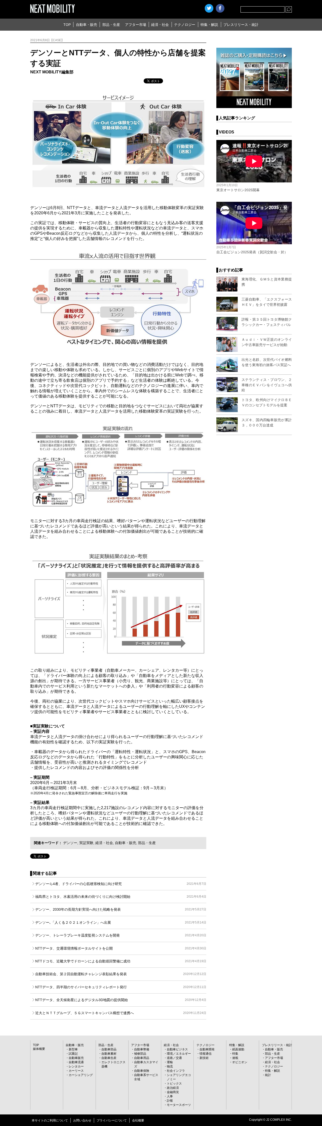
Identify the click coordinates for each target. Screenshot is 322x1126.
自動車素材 (108, 1053)
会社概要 (138, 1120)
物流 (170, 1066)
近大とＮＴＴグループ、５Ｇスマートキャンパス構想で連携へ (120, 1013)
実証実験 (86, 843)
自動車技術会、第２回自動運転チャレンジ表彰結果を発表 (120, 974)
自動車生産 (108, 1058)
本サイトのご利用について (50, 1120)
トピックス (174, 1083)
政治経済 (173, 1088)
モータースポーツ (179, 1105)
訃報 (170, 1100)
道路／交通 (174, 1058)
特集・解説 (209, 25)
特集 (235, 1053)
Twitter (209, 8)
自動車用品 (141, 1058)
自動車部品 (108, 1049)
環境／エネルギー (179, 1053)
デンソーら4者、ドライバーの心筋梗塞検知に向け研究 (120, 884)
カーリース (76, 1070)
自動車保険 (141, 1070)
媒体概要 (39, 1049)
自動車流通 (76, 1062)
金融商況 (173, 1092)
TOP (67, 25)
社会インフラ (176, 1070)
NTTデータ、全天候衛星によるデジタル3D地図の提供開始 (120, 1000)
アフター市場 (135, 25)
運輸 (170, 1062)
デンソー (70, 843)
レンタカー (76, 1066)
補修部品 (140, 1053)
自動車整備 (141, 1049)
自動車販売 (76, 1058)
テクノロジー (184, 25)
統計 (268, 1075)
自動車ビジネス (177, 1049)
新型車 (73, 1049)
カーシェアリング (81, 1075)
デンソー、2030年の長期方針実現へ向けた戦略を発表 (120, 909)
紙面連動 (238, 1049)
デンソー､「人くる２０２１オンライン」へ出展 (120, 922)
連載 (235, 1058)
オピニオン (239, 1062)
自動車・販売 (86, 25)
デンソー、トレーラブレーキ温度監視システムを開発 (120, 935)
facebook (220, 8)
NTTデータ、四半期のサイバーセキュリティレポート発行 (120, 987)
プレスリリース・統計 (241, 25)
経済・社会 (160, 25)
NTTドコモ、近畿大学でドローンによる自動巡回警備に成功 (120, 961)
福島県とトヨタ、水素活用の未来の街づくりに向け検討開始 (120, 897)
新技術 (204, 1058)
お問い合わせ (82, 1120)
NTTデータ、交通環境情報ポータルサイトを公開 (120, 948)
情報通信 (205, 1053)
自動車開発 (207, 1049)
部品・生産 (111, 25)
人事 (170, 1096)
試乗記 (73, 1053)
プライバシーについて (112, 1120)
